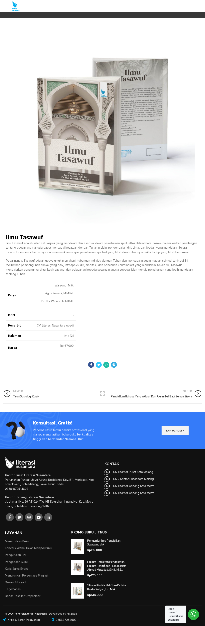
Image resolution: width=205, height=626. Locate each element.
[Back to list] (102, 394)
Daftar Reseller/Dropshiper (22, 596)
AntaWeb (72, 613)
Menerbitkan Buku (17, 541)
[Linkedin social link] (48, 517)
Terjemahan (13, 589)
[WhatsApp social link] (106, 365)
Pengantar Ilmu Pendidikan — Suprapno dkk (105, 542)
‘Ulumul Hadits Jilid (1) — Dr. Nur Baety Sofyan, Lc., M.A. (106, 587)
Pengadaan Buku (16, 562)
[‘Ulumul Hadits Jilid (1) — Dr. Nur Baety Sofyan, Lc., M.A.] (77, 591)
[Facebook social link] (91, 365)
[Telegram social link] (114, 365)
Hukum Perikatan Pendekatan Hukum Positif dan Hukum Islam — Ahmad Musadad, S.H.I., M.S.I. (108, 565)
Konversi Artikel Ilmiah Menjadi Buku (28, 548)
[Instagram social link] (29, 517)
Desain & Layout (15, 582)
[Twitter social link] (99, 365)
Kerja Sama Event (16, 568)
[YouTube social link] (39, 517)
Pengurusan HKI (15, 554)
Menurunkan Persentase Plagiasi (26, 575)
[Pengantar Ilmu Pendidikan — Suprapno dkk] (77, 546)
